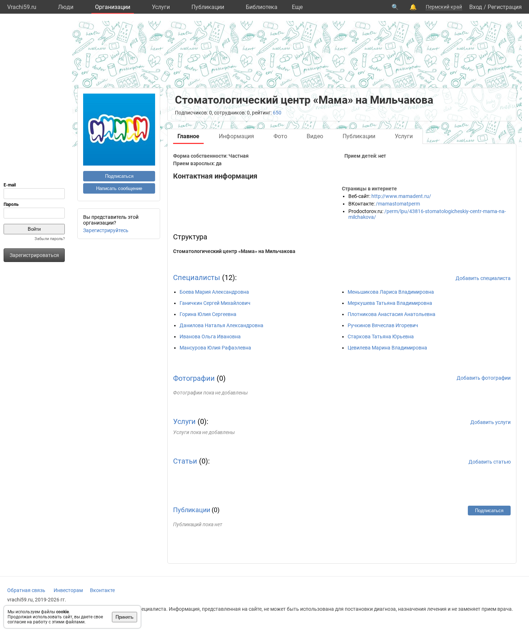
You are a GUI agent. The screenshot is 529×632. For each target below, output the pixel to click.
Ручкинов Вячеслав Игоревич (383, 325)
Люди (65, 7)
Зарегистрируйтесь (105, 230)
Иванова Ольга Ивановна (210, 336)
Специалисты (196, 277)
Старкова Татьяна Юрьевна (381, 336)
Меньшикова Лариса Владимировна (391, 292)
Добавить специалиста (483, 278)
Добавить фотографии (484, 378)
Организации (112, 7)
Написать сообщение (119, 188)
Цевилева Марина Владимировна (387, 348)
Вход (475, 7)
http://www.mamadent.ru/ (401, 196)
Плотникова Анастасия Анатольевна (391, 314)
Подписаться (119, 176)
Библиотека (261, 7)
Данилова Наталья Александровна (221, 325)
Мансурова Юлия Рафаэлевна (215, 348)
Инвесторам (68, 590)
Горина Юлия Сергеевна (208, 314)
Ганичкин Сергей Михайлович (215, 303)
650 (277, 113)
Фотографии (194, 378)
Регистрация (505, 7)
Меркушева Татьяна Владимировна (390, 303)
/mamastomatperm (398, 204)
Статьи (185, 461)
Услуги (161, 7)
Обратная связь (26, 590)
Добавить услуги (490, 422)
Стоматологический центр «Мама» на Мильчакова (234, 251)
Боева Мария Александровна (214, 292)
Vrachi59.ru (21, 7)
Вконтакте (102, 590)
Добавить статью (490, 462)
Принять (125, 617)
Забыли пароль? (50, 238)
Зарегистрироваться (34, 255)
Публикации (207, 7)
